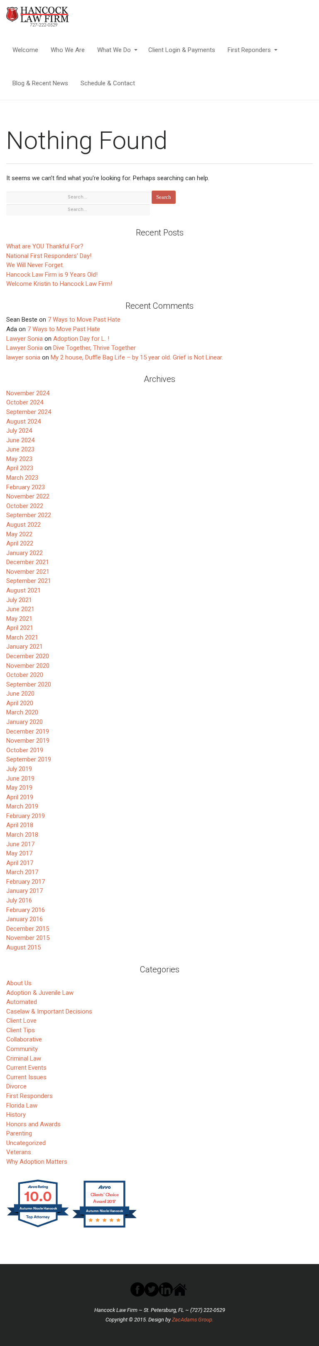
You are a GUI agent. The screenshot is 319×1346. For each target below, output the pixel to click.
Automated (21, 1002)
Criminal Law (23, 1058)
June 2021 (20, 609)
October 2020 (24, 675)
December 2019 (27, 731)
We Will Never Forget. (35, 265)
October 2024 (24, 402)
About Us (19, 983)
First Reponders (249, 50)
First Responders (29, 1096)
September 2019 (28, 759)
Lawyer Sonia (24, 338)
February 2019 (25, 816)
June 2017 (20, 844)
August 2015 (23, 947)
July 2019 (19, 769)
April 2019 (19, 797)
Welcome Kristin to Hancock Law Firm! (59, 284)
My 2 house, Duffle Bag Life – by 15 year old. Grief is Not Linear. (137, 357)
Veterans (18, 1152)
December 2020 (27, 656)
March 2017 (22, 872)
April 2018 (19, 825)
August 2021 (23, 590)
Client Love (21, 1020)
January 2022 (24, 553)
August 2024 (23, 421)
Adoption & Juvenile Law (40, 992)
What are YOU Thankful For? (44, 246)
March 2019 (22, 806)
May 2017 (19, 853)
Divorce (16, 1086)
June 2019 (20, 778)
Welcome (25, 50)
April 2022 (19, 543)
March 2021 (22, 637)
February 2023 (25, 487)
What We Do (114, 50)
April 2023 (19, 468)
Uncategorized (26, 1143)
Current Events (26, 1067)
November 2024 (27, 393)
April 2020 (19, 703)
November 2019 (27, 740)
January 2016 (24, 919)
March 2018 (22, 834)
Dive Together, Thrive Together (94, 348)
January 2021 (24, 646)
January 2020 (24, 722)
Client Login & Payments (181, 50)
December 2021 (27, 562)
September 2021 (28, 581)
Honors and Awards (33, 1124)
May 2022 (19, 534)
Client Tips (20, 1030)
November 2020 (27, 665)
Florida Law (21, 1105)
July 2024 (19, 430)
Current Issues (26, 1077)
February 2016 (25, 910)
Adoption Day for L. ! (81, 338)
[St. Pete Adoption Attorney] (49, 16)
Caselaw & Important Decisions (49, 1011)
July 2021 (19, 600)
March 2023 (22, 477)
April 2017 (19, 863)
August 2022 (23, 524)
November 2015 (27, 938)
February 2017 (25, 881)
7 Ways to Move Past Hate (84, 319)
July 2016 (19, 900)
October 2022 (24, 506)
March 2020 (22, 712)
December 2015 (27, 928)
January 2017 (24, 891)
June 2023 (20, 449)
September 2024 (28, 412)
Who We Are (68, 50)
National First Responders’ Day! (48, 256)
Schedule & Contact (108, 83)
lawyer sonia (23, 357)
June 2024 (20, 440)
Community (22, 1049)
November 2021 (27, 571)
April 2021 (19, 628)
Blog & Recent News (40, 83)
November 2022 (27, 496)
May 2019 (19, 787)
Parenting (19, 1133)
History (16, 1114)
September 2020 (28, 684)
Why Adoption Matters (36, 1161)
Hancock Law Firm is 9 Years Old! (52, 274)
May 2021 (19, 618)
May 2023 (19, 459)
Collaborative (24, 1039)
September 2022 (28, 515)
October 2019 (24, 750)
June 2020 (20, 693)
